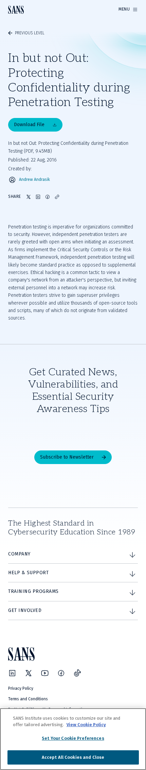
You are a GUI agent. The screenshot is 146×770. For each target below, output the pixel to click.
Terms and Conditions (28, 699)
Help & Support (28, 573)
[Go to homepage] (16, 9)
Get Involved (24, 610)
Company (19, 554)
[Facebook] (61, 673)
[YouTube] (45, 673)
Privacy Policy (20, 688)
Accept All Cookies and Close (73, 757)
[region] (73, 739)
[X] (28, 673)
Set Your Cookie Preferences (73, 738)
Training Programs (33, 591)
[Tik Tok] (77, 673)
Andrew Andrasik (34, 179)
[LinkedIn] (12, 673)
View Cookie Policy (86, 724)
